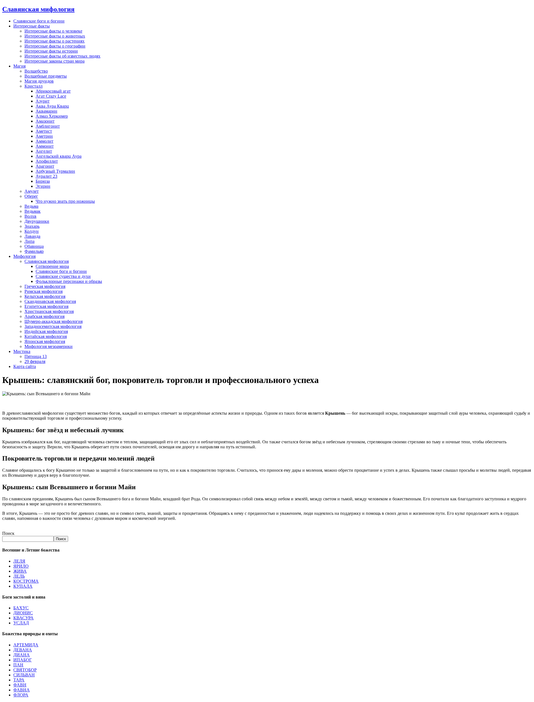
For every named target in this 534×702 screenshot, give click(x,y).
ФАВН (19, 685)
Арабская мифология (44, 316)
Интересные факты (31, 26)
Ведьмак (32, 211)
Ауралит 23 (46, 176)
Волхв (30, 216)
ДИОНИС (23, 612)
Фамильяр (34, 251)
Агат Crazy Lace (51, 96)
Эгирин (43, 186)
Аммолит (44, 141)
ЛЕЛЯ (19, 561)
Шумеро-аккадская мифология (53, 321)
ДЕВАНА (22, 649)
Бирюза (43, 181)
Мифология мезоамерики (48, 346)
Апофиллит (47, 161)
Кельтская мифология (44, 296)
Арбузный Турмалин (55, 171)
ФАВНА (21, 690)
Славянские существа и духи (63, 276)
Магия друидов (39, 81)
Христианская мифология (49, 311)
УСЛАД (21, 623)
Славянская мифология (46, 261)
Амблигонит (48, 126)
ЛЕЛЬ (19, 576)
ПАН (18, 665)
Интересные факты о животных (54, 36)
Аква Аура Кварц (52, 106)
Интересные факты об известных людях (62, 56)
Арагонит (45, 166)
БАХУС (21, 607)
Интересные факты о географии (54, 46)
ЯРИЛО (21, 566)
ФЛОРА (20, 695)
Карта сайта (24, 366)
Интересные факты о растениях (54, 41)
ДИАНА (21, 654)
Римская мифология (43, 291)
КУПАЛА (23, 586)
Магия (19, 66)
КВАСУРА (23, 618)
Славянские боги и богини (39, 21)
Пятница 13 (35, 356)
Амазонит (45, 121)
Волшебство (36, 71)
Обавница (34, 246)
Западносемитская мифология (52, 326)
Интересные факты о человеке (53, 31)
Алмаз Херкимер (52, 116)
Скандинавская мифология (50, 301)
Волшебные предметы (45, 76)
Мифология (24, 256)
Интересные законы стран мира (54, 61)
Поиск (8, 533)
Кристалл (33, 86)
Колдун (31, 231)
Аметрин (44, 136)
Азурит (43, 101)
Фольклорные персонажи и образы (69, 281)
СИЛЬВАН (24, 675)
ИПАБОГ (22, 659)
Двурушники (36, 221)
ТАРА (18, 680)
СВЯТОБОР (25, 670)
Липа (29, 241)
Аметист (44, 131)
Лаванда (32, 236)
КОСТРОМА (26, 581)
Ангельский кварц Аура (58, 156)
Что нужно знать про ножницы (65, 201)
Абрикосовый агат (53, 91)
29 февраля (34, 361)
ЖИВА (20, 571)
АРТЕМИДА (25, 644)
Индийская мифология (46, 331)
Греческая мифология (44, 286)
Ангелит (44, 151)
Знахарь (31, 226)
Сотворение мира (52, 266)
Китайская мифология (45, 336)
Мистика (21, 351)
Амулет (31, 191)
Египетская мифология (46, 306)
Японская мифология (44, 341)
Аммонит (45, 146)
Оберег (31, 196)
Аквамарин (46, 111)
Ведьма (31, 206)
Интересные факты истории (51, 51)
